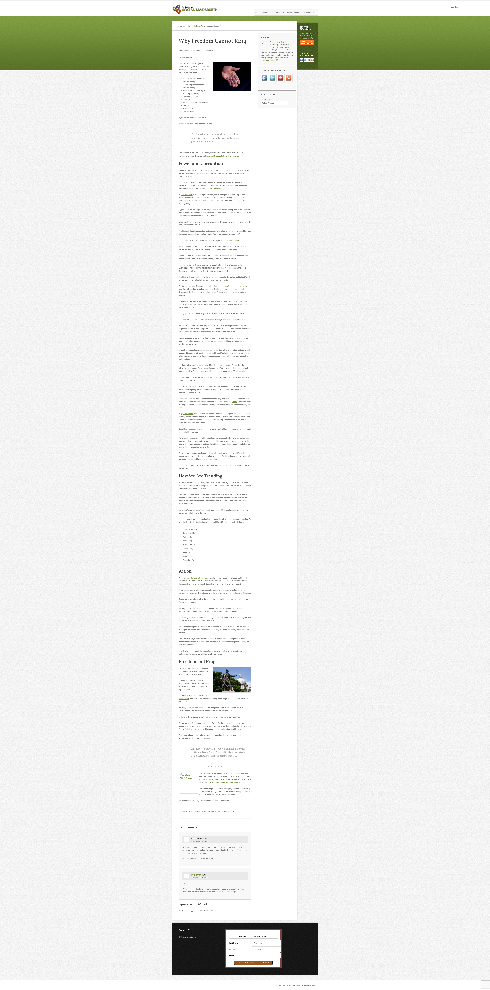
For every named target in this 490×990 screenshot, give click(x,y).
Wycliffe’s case (187, 413)
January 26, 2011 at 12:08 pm (200, 877)
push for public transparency (198, 577)
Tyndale (234, 401)
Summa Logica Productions (237, 773)
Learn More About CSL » (270, 60)
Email (232, 956)
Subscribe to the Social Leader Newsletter (253, 963)
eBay (189, 319)
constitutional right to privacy (235, 286)
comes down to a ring (216, 188)
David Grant (197, 50)
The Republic (186, 194)
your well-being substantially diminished (222, 155)
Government (211, 811)
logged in (193, 910)
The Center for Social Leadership (195, 9)
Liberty (226, 811)
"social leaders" (282, 50)
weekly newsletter (306, 35)
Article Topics (266, 99)
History (220, 811)
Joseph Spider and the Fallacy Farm (225, 782)
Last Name (233, 949)
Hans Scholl (184, 698)
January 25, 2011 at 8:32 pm (199, 841)
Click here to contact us (187, 937)
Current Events (200, 811)
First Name (234, 943)
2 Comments (210, 50)
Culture (191, 811)
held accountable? (234, 240)
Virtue (232, 811)
